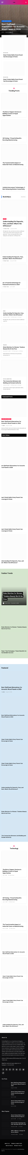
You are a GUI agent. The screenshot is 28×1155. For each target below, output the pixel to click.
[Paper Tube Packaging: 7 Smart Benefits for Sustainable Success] (14, 640)
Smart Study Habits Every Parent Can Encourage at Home (18, 1093)
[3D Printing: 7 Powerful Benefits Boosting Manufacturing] (14, 127)
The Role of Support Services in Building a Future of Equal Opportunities (12, 113)
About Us (7, 1143)
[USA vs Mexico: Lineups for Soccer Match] (6, 1132)
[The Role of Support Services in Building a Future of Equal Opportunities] (14, 101)
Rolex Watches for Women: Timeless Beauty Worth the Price (13, 596)
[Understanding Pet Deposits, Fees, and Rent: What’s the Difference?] (14, 208)
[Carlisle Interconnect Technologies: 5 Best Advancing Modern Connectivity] (14, 177)
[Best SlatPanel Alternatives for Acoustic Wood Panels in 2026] (14, 21)
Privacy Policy (18, 1145)
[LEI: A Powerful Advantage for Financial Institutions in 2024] (14, 272)
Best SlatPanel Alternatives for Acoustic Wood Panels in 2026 (13, 27)
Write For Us (9, 1145)
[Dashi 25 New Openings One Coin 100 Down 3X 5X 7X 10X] (6, 1124)
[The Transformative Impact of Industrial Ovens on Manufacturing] (14, 152)
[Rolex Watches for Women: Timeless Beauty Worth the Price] (14, 334)
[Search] (26, 2)
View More (23, 196)
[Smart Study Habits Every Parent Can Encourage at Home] (14, 44)
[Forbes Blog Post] (14, 2)
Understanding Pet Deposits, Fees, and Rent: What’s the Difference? (13, 224)
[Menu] (2, 2)
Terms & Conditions (16, 1143)
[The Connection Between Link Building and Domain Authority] (14, 368)
